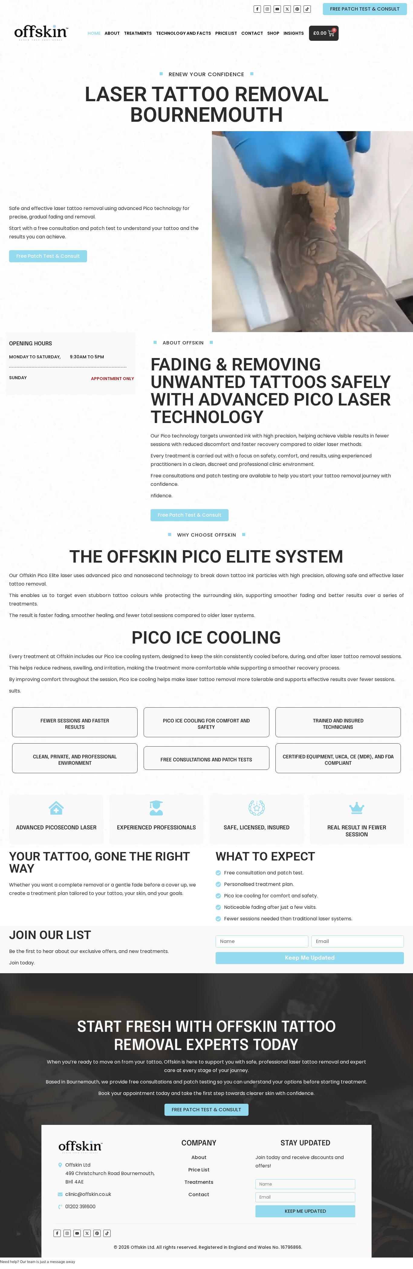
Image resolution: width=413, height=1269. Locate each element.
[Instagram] (267, 9)
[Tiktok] (307, 9)
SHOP (273, 33)
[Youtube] (277, 9)
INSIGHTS (294, 33)
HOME (94, 33)
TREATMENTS (138, 33)
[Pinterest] (297, 9)
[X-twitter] (287, 9)
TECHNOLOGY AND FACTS (183, 33)
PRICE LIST (226, 33)
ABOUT (112, 33)
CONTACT (252, 33)
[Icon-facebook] (257, 9)
